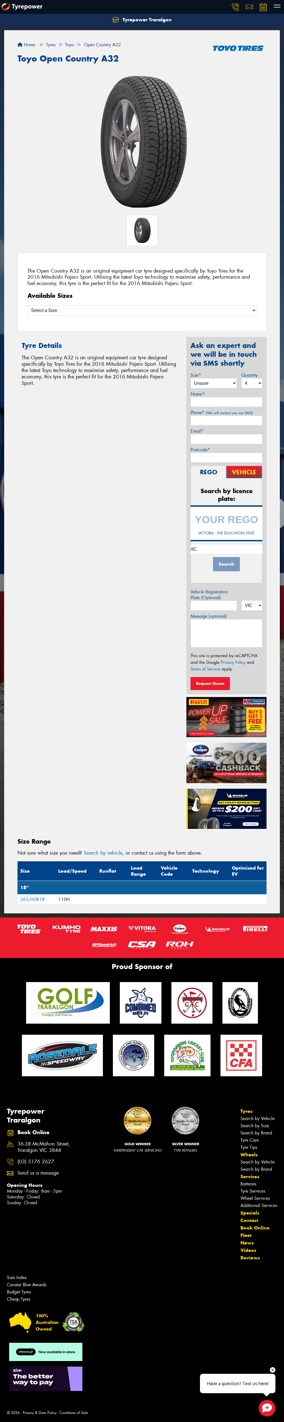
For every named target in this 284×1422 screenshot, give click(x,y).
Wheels (249, 1155)
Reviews (250, 1258)
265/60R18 (32, 899)
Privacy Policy (233, 662)
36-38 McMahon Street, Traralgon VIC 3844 (43, 1147)
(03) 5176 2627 (35, 1162)
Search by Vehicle (257, 1118)
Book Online (255, 1228)
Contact (249, 1220)
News (247, 1243)
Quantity (249, 375)
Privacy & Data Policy (39, 1412)
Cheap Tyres (18, 1299)
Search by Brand (256, 1133)
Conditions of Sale (73, 1412)
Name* (198, 394)
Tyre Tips (248, 1147)
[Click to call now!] (235, 7)
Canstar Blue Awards (26, 1285)
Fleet (246, 1235)
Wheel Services (255, 1198)
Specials (249, 1213)
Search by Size (254, 1126)
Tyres (246, 1111)
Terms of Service (205, 669)
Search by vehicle (103, 853)
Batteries (248, 1184)
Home (28, 45)
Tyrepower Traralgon (146, 20)
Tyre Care (249, 1140)
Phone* (222, 413)
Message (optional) (209, 616)
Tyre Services (252, 1191)
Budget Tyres (19, 1292)
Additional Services (258, 1205)
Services (249, 1177)
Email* (197, 431)
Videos (248, 1250)
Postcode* (200, 450)
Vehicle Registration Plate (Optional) (209, 595)
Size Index (17, 1277)
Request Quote (210, 683)
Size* (196, 375)
